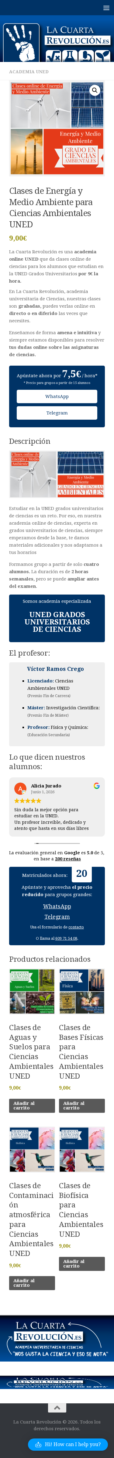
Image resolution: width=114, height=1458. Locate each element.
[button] (94, 90)
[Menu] (106, 7)
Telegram (57, 413)
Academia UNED (29, 71)
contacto (76, 927)
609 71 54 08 (66, 938)
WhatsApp (57, 396)
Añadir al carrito (24, 1106)
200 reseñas (68, 858)
